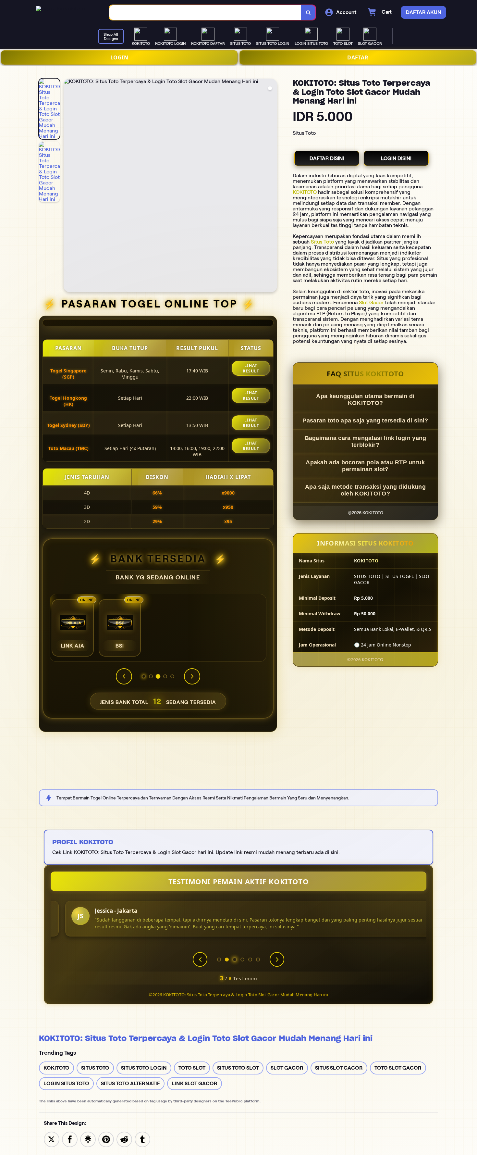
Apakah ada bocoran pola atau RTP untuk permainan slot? (365, 465)
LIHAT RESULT (251, 368)
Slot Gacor (371, 302)
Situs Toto (322, 242)
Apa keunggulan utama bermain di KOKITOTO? (365, 399)
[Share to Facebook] (70, 1139)
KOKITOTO (305, 192)
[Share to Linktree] (88, 1139)
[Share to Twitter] (51, 1139)
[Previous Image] (69, 186)
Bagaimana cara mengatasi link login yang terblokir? (365, 441)
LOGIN (119, 57)
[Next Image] (272, 186)
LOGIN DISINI (396, 158)
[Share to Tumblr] (142, 1139)
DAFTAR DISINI (327, 158)
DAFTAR (357, 57)
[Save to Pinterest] (106, 1139)
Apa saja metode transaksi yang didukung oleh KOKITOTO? (365, 490)
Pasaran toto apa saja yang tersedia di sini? (365, 420)
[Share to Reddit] (124, 1139)
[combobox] (205, 12)
